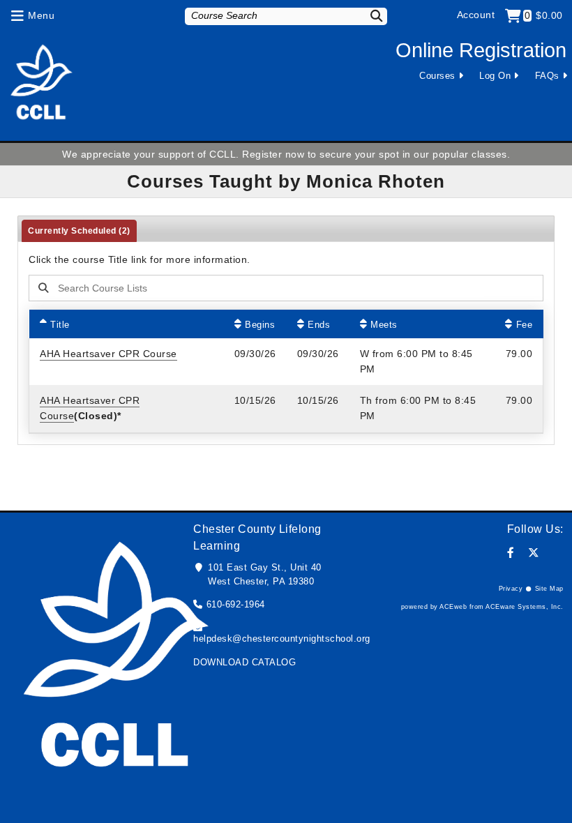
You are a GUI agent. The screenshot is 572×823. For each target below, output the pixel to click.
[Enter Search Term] (259, 288)
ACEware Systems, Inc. (525, 606)
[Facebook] (511, 553)
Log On (495, 75)
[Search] (372, 16)
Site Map (549, 588)
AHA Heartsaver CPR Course (108, 353)
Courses (437, 75)
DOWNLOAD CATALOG (244, 662)
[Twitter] (534, 553)
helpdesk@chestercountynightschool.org (281, 638)
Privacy (511, 588)
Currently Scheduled (79, 231)
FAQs (547, 75)
